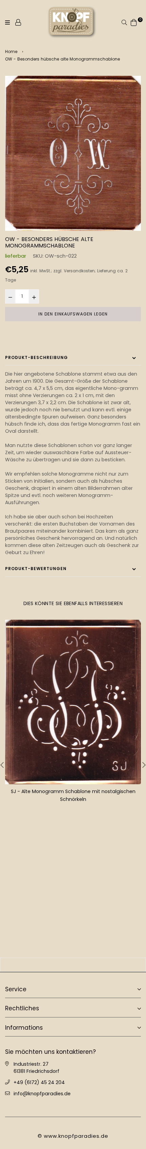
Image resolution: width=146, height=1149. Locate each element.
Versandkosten (79, 271)
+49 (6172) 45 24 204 (39, 1082)
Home (11, 51)
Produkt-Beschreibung (36, 357)
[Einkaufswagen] (134, 21)
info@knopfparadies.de (42, 1093)
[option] (73, 153)
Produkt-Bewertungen (36, 568)
